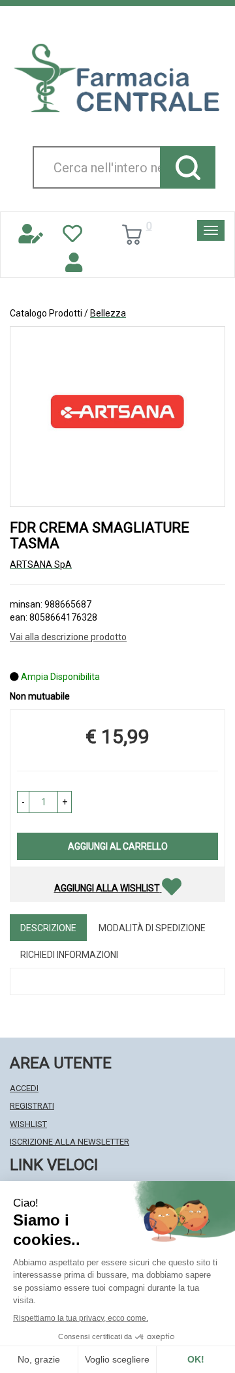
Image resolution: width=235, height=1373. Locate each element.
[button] (23, 802)
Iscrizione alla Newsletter (69, 1142)
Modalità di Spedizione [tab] (152, 928)
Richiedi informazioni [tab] (69, 954)
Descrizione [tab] (48, 928)
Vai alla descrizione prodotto (68, 637)
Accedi (24, 1088)
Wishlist (28, 1124)
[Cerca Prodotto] (187, 167)
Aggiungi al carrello (118, 846)
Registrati (32, 1106)
